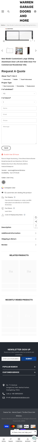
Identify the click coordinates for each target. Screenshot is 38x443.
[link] (10, 287)
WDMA (23, 421)
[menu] (3, 11)
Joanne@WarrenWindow (16, 170)
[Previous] (31, 41)
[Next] (34, 41)
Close (36, 25)
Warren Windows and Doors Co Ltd (12, 419)
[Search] (8, 11)
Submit (29, 359)
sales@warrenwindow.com (20, 397)
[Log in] (35, 11)
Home (3, 25)
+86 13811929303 (17, 394)
